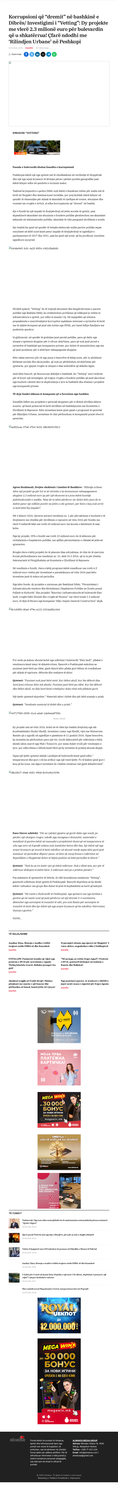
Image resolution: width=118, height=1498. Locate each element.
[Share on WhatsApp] (54, 54)
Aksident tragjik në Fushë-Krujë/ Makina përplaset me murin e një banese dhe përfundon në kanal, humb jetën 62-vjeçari (32, 984)
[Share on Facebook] (26, 54)
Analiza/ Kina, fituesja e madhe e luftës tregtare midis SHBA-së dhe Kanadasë (29, 944)
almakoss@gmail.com (83, 1455)
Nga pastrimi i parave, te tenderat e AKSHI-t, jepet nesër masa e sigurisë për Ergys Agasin (85, 982)
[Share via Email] (43, 54)
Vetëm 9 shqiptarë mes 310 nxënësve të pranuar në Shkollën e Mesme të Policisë (59, 1249)
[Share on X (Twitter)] (31, 54)
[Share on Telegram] (48, 54)
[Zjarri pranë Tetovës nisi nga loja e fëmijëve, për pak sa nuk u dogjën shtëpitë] (14, 1238)
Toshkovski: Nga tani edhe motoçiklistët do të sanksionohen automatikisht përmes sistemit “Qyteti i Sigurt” (64, 1221)
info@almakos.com (88, 1452)
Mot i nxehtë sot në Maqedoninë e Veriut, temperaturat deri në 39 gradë (55, 1289)
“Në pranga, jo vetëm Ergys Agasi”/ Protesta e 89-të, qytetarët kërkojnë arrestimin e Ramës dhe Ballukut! (84, 962)
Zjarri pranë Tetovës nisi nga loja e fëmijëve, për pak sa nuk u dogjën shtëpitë (58, 1234)
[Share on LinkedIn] (37, 54)
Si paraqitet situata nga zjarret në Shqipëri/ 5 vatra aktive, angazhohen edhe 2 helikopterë (85, 944)
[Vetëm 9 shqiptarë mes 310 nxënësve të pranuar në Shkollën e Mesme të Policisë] (14, 1252)
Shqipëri (29, 48)
